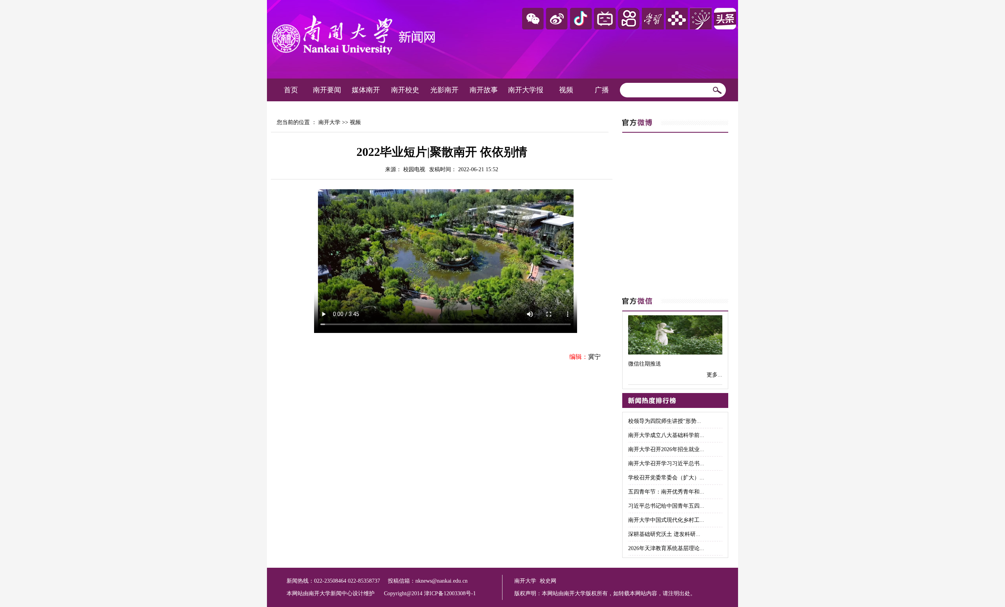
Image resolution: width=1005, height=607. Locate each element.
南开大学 (329, 122)
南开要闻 (327, 90)
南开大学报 (525, 90)
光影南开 (444, 90)
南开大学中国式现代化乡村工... (666, 520)
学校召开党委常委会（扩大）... (666, 478)
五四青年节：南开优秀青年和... (666, 492)
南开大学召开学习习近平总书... (666, 463)
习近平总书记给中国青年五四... (666, 506)
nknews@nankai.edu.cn (441, 581)
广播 (602, 90)
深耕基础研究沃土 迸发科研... (664, 534)
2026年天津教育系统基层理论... (666, 548)
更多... (714, 375)
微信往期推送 (644, 364)
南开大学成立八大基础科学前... (666, 435)
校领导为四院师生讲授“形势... (664, 421)
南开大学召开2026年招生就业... (666, 449)
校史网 (548, 581)
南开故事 (484, 90)
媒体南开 (366, 90)
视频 (566, 90)
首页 (291, 90)
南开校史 (405, 90)
